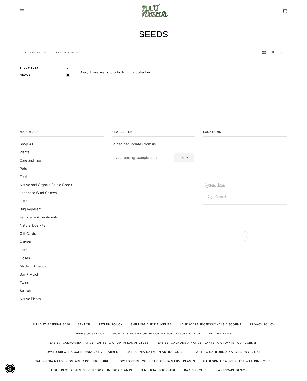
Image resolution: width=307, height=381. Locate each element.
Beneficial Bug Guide (158, 370)
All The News (220, 333)
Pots (23, 168)
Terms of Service (90, 333)
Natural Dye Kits (32, 225)
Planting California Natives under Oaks (228, 352)
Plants (24, 152)
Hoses (25, 258)
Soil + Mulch (29, 274)
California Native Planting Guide (155, 352)
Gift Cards (28, 233)
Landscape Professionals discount (210, 324)
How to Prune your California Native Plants (156, 361)
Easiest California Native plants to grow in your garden (208, 342)
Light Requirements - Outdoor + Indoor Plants (91, 370)
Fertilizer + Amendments (39, 217)
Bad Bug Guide (196, 370)
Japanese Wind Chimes (38, 193)
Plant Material (49, 324)
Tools (24, 177)
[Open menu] (27, 11)
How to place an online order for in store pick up (157, 333)
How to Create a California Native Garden (81, 352)
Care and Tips (31, 160)
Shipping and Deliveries (151, 324)
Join (184, 157)
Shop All (26, 144)
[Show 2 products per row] (264, 52)
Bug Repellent (30, 209)
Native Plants (30, 299)
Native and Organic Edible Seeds (46, 185)
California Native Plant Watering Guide (237, 361)
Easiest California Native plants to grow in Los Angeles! (99, 342)
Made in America (33, 266)
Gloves (25, 242)
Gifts (23, 201)
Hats (23, 250)
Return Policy (111, 324)
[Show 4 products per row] (282, 52)
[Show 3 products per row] (272, 52)
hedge (25, 74)
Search (25, 291)
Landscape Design (232, 370)
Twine (24, 282)
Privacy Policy (261, 324)
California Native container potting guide (72, 361)
